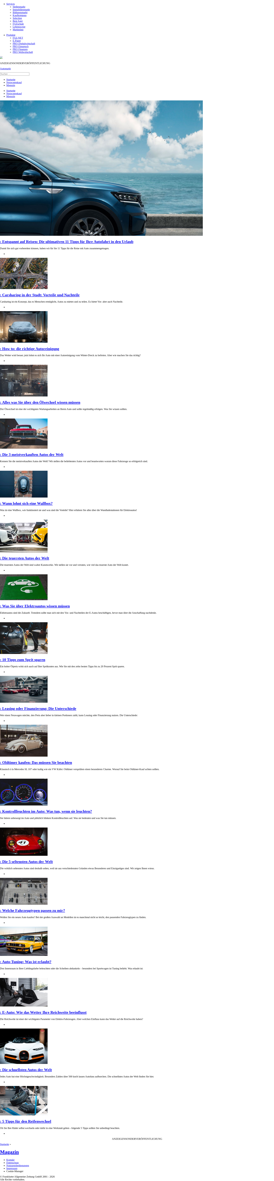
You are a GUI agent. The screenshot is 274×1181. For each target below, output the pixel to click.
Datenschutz (12, 1162)
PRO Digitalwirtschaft (24, 43)
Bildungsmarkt (20, 12)
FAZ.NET (18, 37)
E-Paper (17, 40)
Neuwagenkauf (14, 82)
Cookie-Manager (14, 1171)
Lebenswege (19, 26)
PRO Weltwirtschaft (23, 52)
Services (10, 4)
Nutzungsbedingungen (17, 1165)
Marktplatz (18, 29)
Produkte (10, 35)
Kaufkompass (19, 15)
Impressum (11, 1168)
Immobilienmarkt (21, 9)
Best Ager (18, 21)
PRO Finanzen (20, 49)
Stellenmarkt (19, 6)
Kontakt (10, 1159)
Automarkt (5, 68)
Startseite (10, 79)
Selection (17, 18)
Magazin (10, 85)
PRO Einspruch (21, 46)
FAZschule (18, 24)
